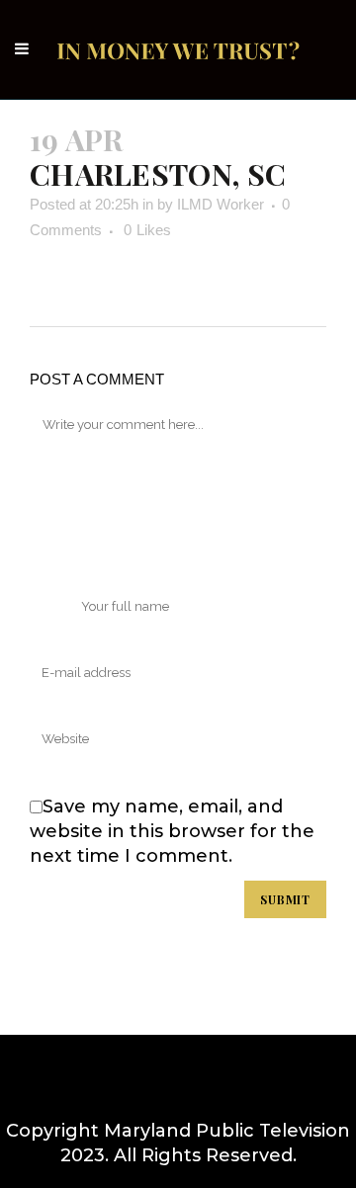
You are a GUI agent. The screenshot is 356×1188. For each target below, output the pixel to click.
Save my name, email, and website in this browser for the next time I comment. (172, 831)
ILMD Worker (220, 204)
